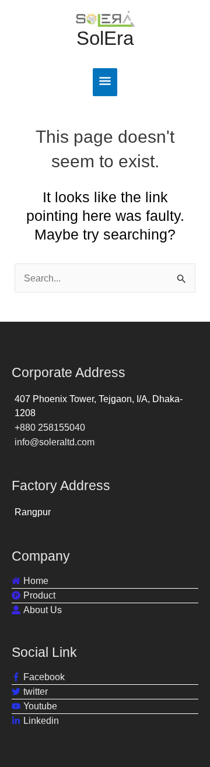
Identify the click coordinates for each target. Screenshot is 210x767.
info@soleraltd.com (54, 442)
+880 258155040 (50, 427)
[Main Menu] (105, 82)
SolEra (105, 38)
